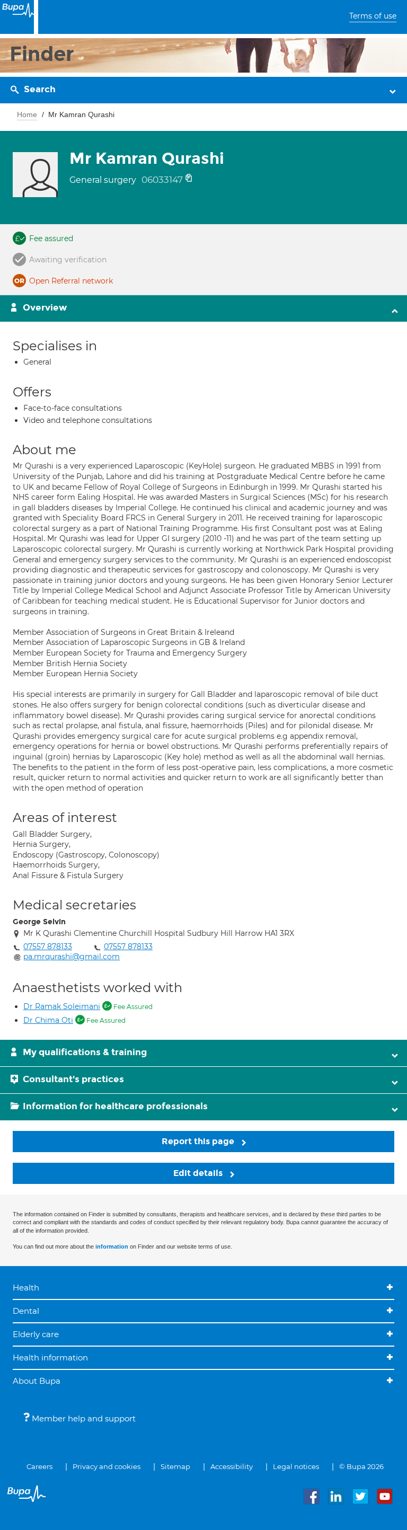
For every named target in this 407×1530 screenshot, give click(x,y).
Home (27, 114)
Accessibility (231, 1466)
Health (26, 1288)
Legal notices (296, 1466)
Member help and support (83, 1418)
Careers (39, 1466)
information (111, 1246)
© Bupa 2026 (361, 1466)
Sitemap (175, 1466)
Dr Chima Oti (48, 1020)
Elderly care (36, 1334)
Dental (26, 1311)
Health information (50, 1357)
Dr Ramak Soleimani (61, 1006)
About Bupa (36, 1381)
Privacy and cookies (106, 1466)
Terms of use (372, 16)
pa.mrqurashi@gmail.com (71, 956)
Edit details (199, 1173)
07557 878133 (47, 946)
